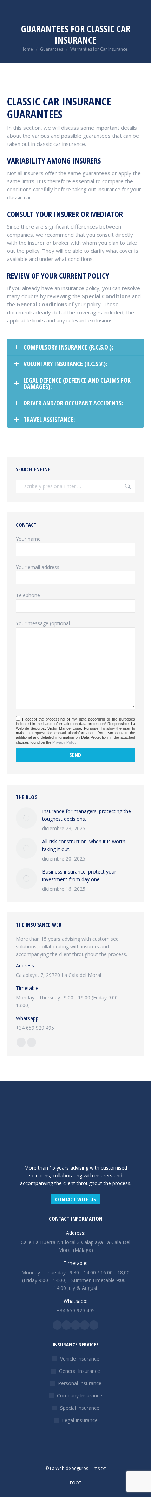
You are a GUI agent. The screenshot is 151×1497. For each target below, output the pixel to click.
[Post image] (26, 818)
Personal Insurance (79, 1383)
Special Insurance (79, 1408)
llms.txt (99, 1468)
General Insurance (79, 1371)
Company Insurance (79, 1395)
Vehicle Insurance (79, 1358)
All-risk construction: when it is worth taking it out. (83, 845)
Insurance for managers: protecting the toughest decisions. (86, 815)
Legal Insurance (80, 1420)
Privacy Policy (64, 742)
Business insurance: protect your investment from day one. (79, 875)
